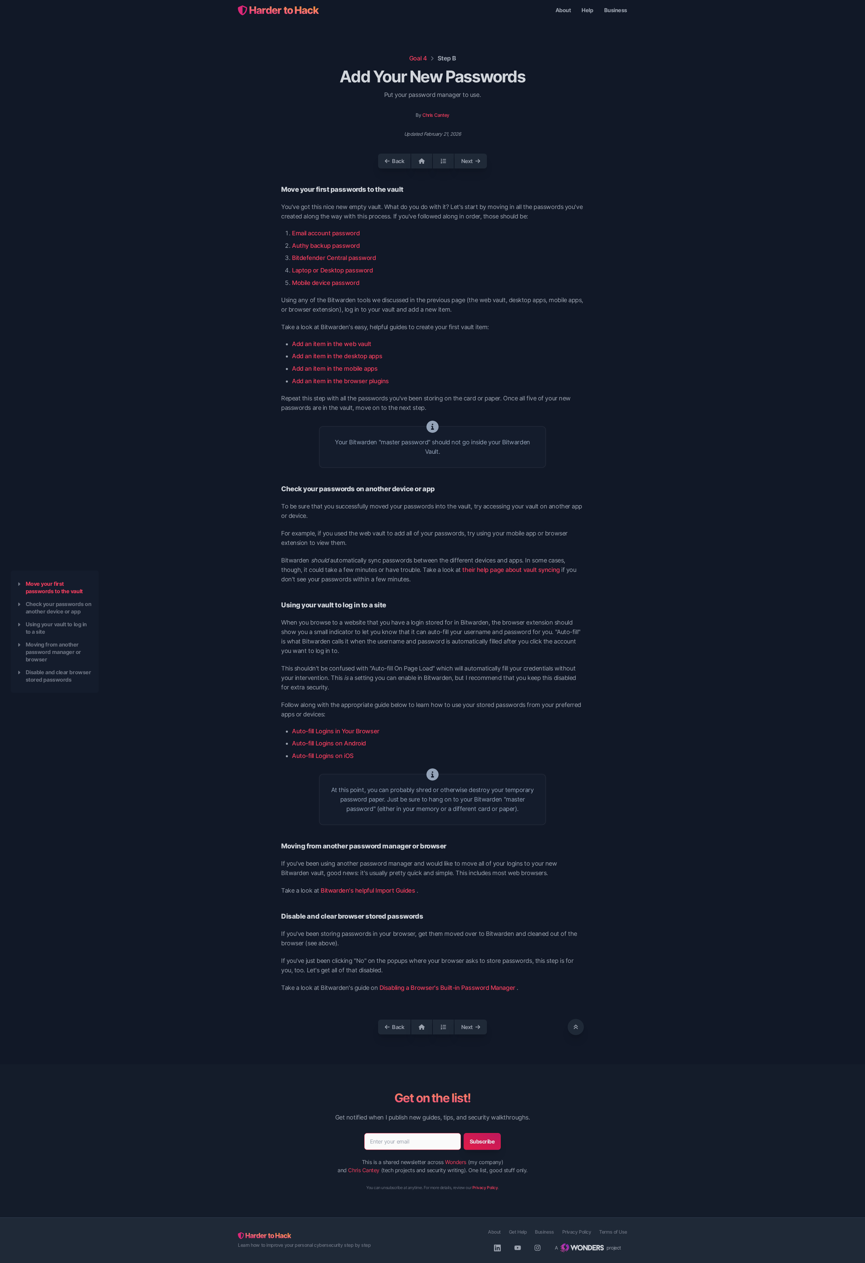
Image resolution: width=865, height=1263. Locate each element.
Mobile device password (325, 282)
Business (615, 10)
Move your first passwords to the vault (54, 587)
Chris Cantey (435, 115)
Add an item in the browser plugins (340, 381)
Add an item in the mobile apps (335, 368)
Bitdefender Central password (334, 257)
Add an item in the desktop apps (337, 356)
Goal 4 (418, 58)
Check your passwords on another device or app (59, 608)
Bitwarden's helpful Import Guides (368, 890)
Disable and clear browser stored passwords (58, 676)
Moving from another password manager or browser (53, 652)
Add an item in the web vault (331, 343)
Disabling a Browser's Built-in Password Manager (447, 987)
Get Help (518, 1232)
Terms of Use (613, 1232)
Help (587, 10)
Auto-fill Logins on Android (329, 743)
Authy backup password (326, 245)
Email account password (326, 233)
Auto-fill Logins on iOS (323, 755)
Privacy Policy (485, 1187)
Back (398, 161)
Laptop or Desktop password (332, 270)
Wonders (455, 1162)
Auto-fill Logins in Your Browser (335, 731)
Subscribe (482, 1141)
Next (467, 161)
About (563, 10)
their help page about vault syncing (511, 569)
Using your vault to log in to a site (56, 628)
